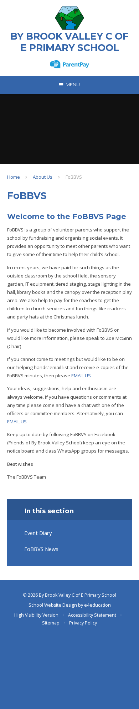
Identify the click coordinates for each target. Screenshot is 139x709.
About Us (42, 177)
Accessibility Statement (92, 615)
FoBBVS (74, 177)
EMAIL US (81, 375)
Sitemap (51, 623)
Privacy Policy (83, 623)
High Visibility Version (36, 615)
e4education (97, 605)
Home (13, 177)
